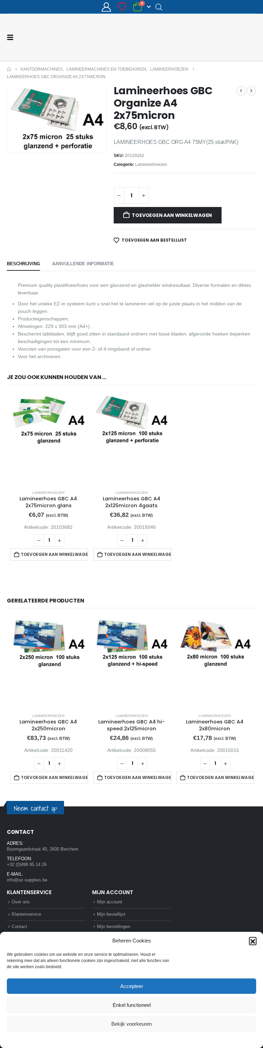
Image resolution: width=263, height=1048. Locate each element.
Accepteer (131, 986)
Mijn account (109, 901)
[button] (252, 940)
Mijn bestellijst (111, 914)
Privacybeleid (144, 1039)
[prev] (241, 91)
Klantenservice (26, 914)
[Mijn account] (106, 7)
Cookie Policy (115, 1039)
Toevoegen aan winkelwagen (172, 215)
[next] (251, 91)
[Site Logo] (230, 37)
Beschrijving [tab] (23, 263)
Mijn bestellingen (113, 926)
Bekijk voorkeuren (131, 1024)
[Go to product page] (48, 438)
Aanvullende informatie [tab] (83, 263)
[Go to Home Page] (9, 69)
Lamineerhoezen (151, 164)
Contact (19, 926)
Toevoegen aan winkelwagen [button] (54, 554)
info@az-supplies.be (27, 879)
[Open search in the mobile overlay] (158, 7)
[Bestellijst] (122, 6)
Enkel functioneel (132, 1005)
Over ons (21, 901)
